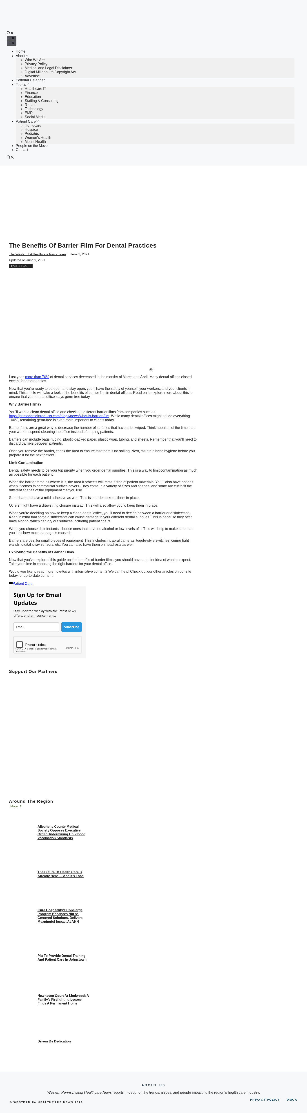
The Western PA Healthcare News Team (37, 254)
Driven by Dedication (54, 1041)
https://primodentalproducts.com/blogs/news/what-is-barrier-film (59, 416)
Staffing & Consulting (41, 101)
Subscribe (71, 627)
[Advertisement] (153, 199)
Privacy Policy (36, 64)
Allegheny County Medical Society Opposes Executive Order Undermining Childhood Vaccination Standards (61, 832)
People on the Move (32, 146)
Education (33, 97)
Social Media (35, 117)
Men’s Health (35, 142)
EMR (29, 113)
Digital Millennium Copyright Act (50, 72)
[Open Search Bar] (10, 33)
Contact (22, 150)
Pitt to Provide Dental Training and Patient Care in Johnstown (62, 957)
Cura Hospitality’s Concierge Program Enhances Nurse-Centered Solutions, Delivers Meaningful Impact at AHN (60, 915)
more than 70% (37, 377)
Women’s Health (38, 138)
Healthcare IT (35, 89)
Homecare (33, 125)
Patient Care (26, 121)
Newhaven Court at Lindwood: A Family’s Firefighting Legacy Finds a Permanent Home (63, 999)
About (20, 56)
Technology (34, 109)
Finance (31, 93)
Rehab (30, 105)
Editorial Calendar (30, 80)
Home (20, 51)
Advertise (32, 76)
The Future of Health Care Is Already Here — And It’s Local (61, 874)
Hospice (31, 129)
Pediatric (32, 133)
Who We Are (35, 60)
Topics (21, 84)
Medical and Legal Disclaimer (48, 68)
